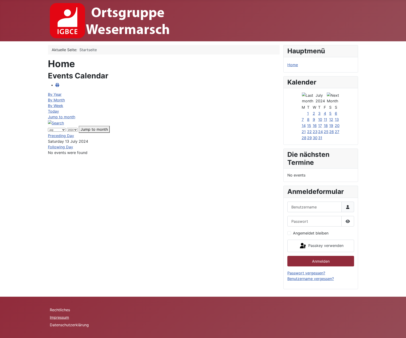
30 (315, 137)
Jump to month (61, 117)
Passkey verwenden (325, 245)
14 (304, 125)
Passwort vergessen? (306, 273)
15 (309, 125)
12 (331, 119)
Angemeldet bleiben (310, 233)
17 (320, 125)
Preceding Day (61, 135)
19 (331, 125)
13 (337, 119)
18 (326, 125)
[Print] (57, 85)
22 (309, 131)
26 (331, 131)
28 (304, 137)
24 (320, 131)
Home (292, 64)
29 (309, 137)
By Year (55, 94)
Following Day (60, 147)
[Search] (56, 122)
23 (315, 131)
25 (326, 131)
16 (315, 125)
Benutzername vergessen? (310, 278)
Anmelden (321, 261)
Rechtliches (60, 309)
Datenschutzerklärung (69, 325)
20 (337, 125)
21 (304, 131)
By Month (56, 100)
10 (320, 119)
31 (320, 137)
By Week (55, 105)
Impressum (59, 317)
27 (337, 131)
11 (325, 119)
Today (53, 111)
